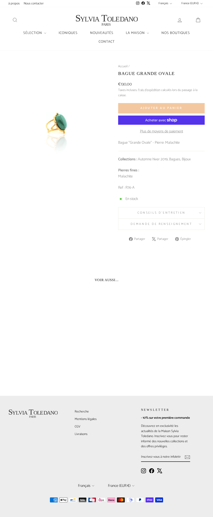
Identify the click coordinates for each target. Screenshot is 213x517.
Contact (107, 42)
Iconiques (68, 33)
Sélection (33, 33)
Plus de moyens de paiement (161, 131)
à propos (14, 3)
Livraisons (81, 434)
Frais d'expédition (149, 90)
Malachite (125, 176)
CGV (77, 426)
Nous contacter (34, 3)
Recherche (82, 411)
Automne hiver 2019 (153, 159)
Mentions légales (86, 419)
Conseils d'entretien (161, 212)
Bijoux (186, 159)
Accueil (123, 66)
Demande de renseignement (161, 224)
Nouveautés (101, 33)
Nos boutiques (175, 33)
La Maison (136, 33)
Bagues (174, 159)
